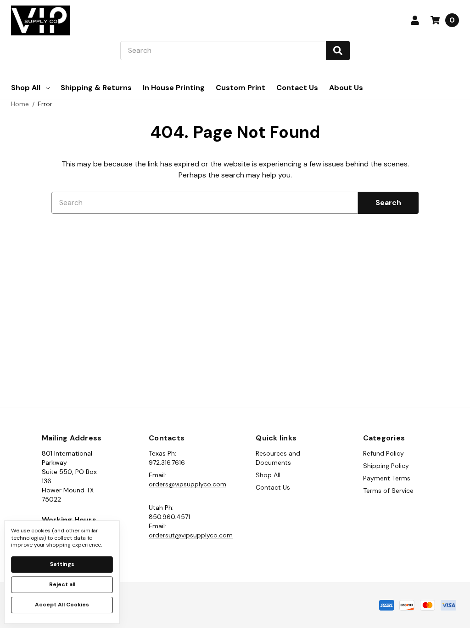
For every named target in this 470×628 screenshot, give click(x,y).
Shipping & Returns (96, 87)
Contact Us (297, 87)
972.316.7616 (167, 462)
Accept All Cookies (62, 604)
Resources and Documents (278, 458)
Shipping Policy (386, 466)
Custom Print (240, 87)
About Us (346, 87)
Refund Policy (383, 453)
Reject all (62, 584)
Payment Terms (386, 478)
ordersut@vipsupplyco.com (191, 535)
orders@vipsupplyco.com (187, 484)
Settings (62, 564)
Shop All (25, 87)
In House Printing (174, 87)
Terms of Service (388, 490)
